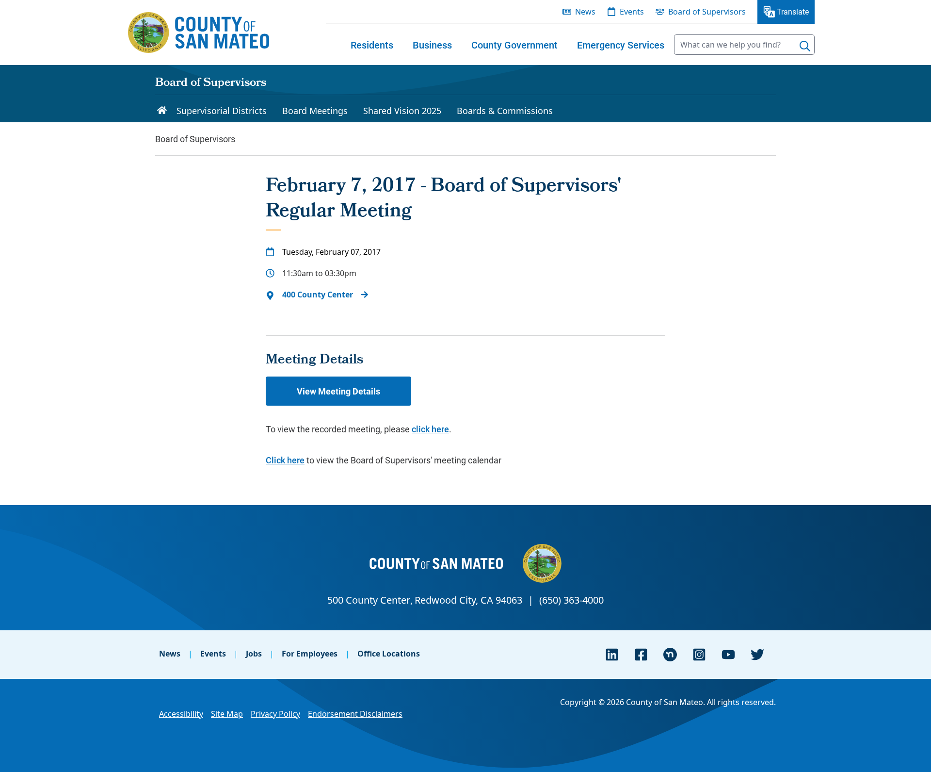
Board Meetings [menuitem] (315, 110)
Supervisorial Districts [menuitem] (222, 110)
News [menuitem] (585, 11)
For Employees (309, 653)
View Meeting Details (338, 391)
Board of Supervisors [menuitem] (707, 11)
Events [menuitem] (632, 11)
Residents (372, 44)
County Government (514, 44)
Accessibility (181, 713)
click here (430, 429)
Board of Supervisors (210, 83)
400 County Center (317, 294)
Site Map (227, 713)
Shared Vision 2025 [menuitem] (402, 110)
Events (213, 653)
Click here (285, 460)
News (169, 653)
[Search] (805, 46)
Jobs (254, 653)
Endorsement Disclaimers (355, 713)
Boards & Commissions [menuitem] (505, 110)
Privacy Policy (275, 713)
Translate (793, 11)
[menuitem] (372, 44)
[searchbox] (744, 44)
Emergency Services (620, 44)
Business (432, 44)
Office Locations (388, 653)
